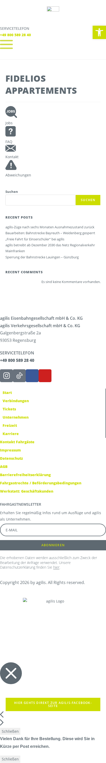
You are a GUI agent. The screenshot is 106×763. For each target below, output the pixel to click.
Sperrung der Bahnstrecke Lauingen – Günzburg (42, 257)
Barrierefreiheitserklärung (25, 474)
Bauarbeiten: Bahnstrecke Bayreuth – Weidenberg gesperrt (50, 233)
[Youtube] (45, 375)
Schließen (10, 731)
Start (7, 392)
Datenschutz (11, 458)
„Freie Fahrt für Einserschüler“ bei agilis (34, 239)
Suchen (11, 191)
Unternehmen (16, 417)
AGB (3, 466)
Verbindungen (16, 400)
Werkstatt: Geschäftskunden (26, 491)
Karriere (11, 433)
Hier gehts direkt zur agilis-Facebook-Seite (53, 704)
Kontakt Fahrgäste (17, 441)
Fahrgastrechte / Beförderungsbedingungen (40, 483)
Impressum (10, 450)
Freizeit (10, 425)
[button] (99, 32)
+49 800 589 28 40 (15, 34)
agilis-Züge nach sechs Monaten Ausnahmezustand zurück (49, 227)
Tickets (9, 409)
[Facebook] (32, 375)
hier (56, 567)
